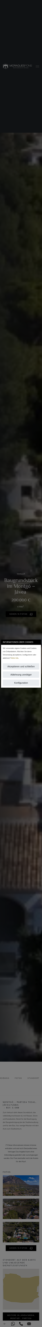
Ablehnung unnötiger (21, 674)
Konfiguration (21, 682)
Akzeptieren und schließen (21, 666)
